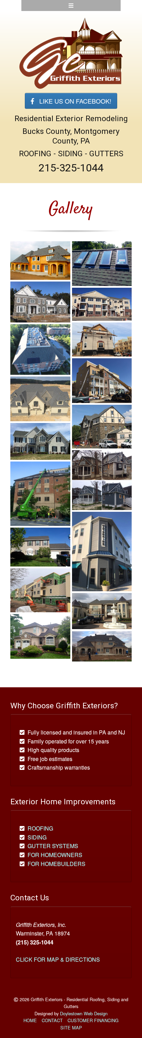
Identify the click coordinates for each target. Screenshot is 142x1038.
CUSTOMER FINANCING (93, 1020)
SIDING (37, 837)
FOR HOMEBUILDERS (56, 864)
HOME (30, 1020)
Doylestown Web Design (84, 1013)
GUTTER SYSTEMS (53, 846)
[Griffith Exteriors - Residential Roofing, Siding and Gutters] (71, 53)
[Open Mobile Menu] (71, 5)
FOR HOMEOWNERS (55, 855)
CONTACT (52, 1020)
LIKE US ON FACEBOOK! (72, 100)
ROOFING (40, 828)
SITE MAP (71, 1027)
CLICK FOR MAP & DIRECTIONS (58, 959)
